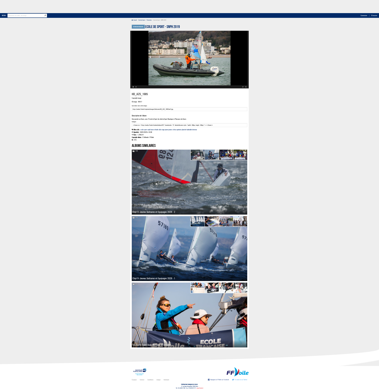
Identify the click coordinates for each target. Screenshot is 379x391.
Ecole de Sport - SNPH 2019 (162, 27)
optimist (179, 130)
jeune (166, 130)
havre (152, 130)
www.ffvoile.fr (200, 388)
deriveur (194, 130)
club (160, 130)
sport (145, 130)
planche (184, 130)
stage (163, 130)
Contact (142, 380)
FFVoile (234, 6)
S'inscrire (374, 15)
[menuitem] (135, 20)
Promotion (149, 20)
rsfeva (174, 130)
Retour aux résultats (138, 26)
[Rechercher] (45, 15)
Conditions (150, 380)
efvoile (156, 130)
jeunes (170, 130)
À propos (134, 380)
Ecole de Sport (141, 20)
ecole (142, 130)
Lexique (158, 380)
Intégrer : (134, 122)
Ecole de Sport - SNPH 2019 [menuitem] (159, 20)
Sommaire (166, 380)
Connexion (364, 15)
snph (148, 130)
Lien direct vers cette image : (140, 106)
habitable (189, 130)
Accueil (135, 20)
